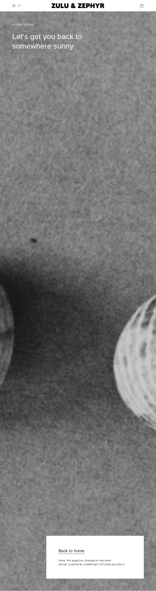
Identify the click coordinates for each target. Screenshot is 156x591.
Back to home (71, 551)
